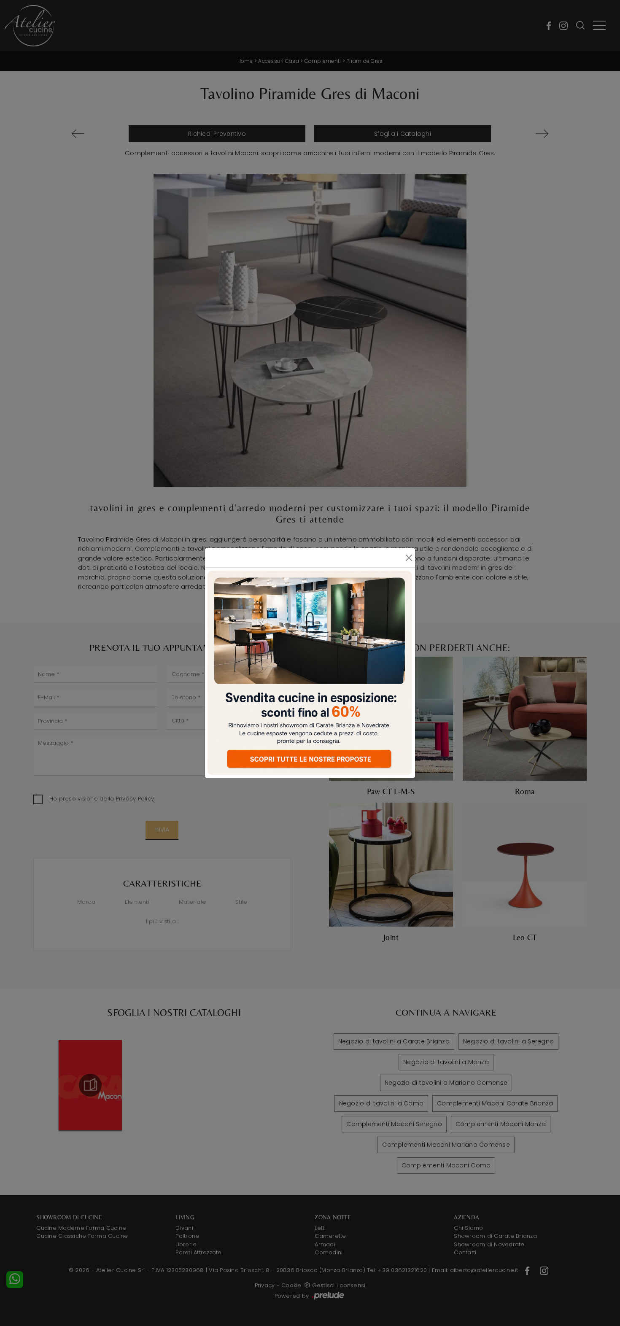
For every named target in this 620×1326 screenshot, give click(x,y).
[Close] (408, 557)
